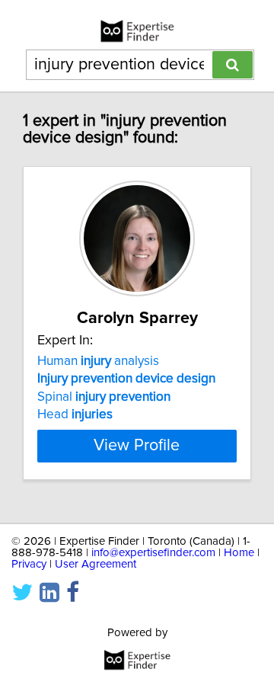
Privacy (28, 564)
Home (239, 552)
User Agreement (95, 564)
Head (75, 414)
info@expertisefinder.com (153, 552)
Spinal (103, 397)
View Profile (137, 445)
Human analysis (98, 361)
